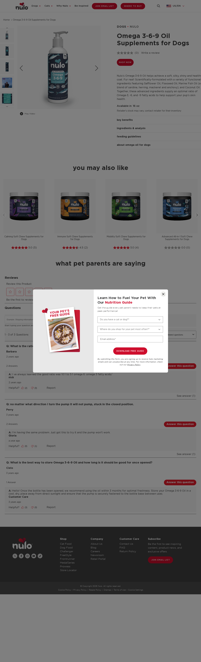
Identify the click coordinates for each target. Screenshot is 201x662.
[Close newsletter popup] (163, 294)
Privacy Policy (133, 365)
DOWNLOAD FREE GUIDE (130, 351)
